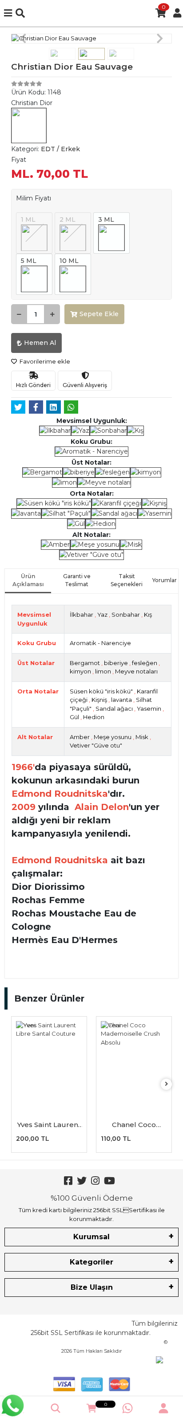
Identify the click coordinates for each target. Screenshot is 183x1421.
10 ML (69, 261)
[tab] (28, 581)
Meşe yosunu (112, 736)
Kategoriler (91, 1262)
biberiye (116, 662)
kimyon (80, 671)
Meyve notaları (136, 671)
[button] (23, 38)
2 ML (68, 219)
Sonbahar (125, 614)
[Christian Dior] (29, 125)
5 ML (28, 261)
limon (103, 671)
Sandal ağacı (114, 708)
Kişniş (99, 699)
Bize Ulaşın (92, 1287)
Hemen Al (40, 343)
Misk (141, 736)
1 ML (28, 219)
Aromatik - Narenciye (100, 642)
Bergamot (85, 662)
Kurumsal (91, 1237)
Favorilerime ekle (44, 361)
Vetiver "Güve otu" (96, 745)
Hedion (93, 716)
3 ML (106, 219)
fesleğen (144, 662)
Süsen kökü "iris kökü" (101, 691)
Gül (74, 716)
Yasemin (149, 708)
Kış (148, 614)
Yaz (102, 614)
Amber (80, 736)
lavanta (121, 699)
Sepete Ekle (99, 314)
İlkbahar (81, 614)
